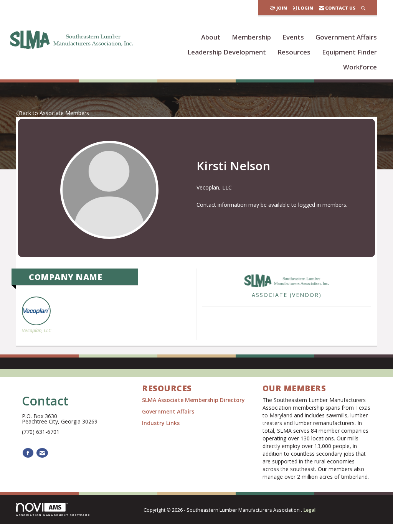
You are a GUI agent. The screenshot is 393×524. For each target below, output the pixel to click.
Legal (309, 510)
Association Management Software (53, 515)
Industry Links (161, 423)
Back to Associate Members (54, 113)
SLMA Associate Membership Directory (194, 400)
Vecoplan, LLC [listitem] (36, 330)
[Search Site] (363, 8)
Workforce (360, 67)
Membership (251, 37)
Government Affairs (346, 37)
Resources (293, 52)
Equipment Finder (349, 52)
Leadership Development (226, 52)
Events (293, 37)
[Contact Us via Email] (42, 452)
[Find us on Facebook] (28, 452)
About (210, 37)
